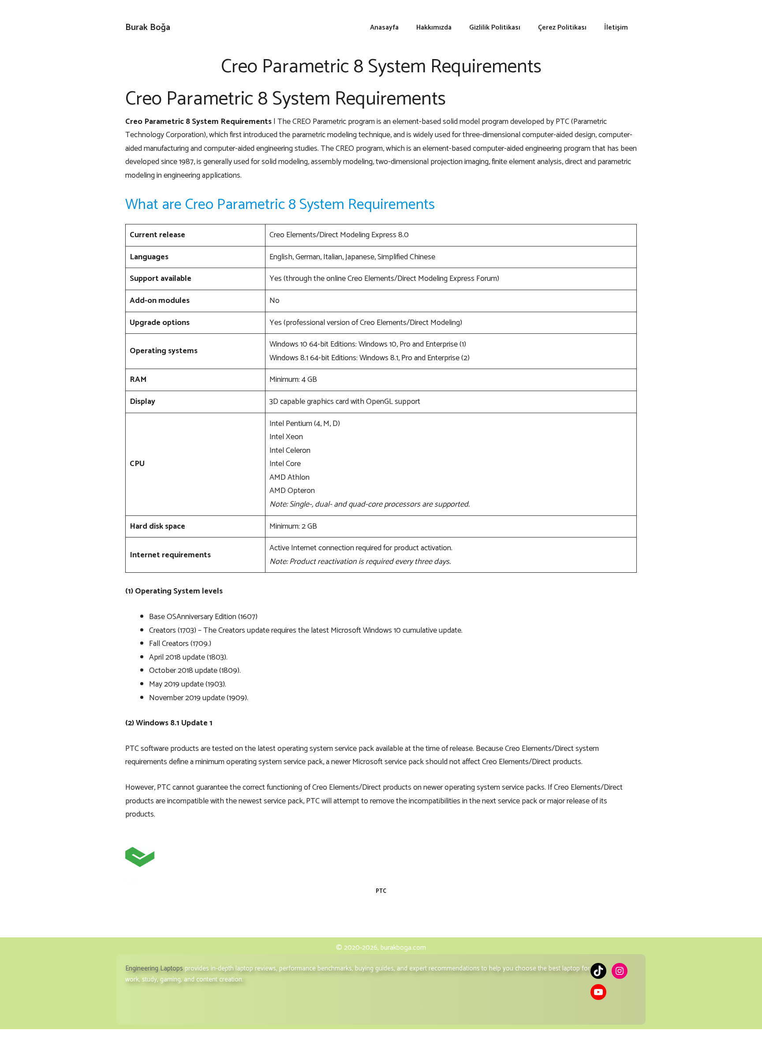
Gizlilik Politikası (494, 28)
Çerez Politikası (562, 28)
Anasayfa (384, 28)
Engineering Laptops (154, 968)
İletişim (616, 28)
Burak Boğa (147, 27)
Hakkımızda (434, 28)
